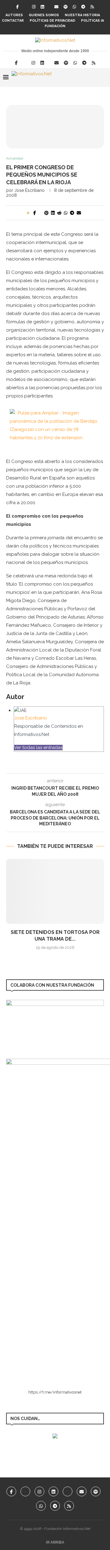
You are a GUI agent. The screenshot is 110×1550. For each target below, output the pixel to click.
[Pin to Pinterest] (46, 212)
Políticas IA (92, 21)
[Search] (104, 77)
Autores (14, 15)
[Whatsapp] (74, 7)
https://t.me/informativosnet (55, 1392)
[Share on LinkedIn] (53, 212)
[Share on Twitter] (40, 212)
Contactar (13, 21)
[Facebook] (17, 7)
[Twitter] (25, 7)
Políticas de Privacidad (52, 21)
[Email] (56, 7)
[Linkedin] (42, 7)
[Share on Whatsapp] (66, 212)
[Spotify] (66, 7)
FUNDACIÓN (55, 26)
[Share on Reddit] (59, 212)
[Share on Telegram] (72, 212)
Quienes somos (44, 15)
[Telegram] (83, 7)
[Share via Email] (79, 212)
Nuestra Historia (82, 15)
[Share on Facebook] (34, 212)
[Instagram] (33, 7)
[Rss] (92, 7)
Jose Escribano (29, 190)
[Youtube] (67, 1491)
